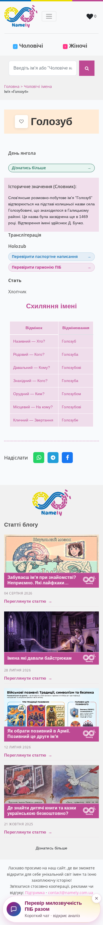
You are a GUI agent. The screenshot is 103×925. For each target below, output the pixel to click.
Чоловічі (31, 45)
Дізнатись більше (29, 167)
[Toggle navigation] (49, 16)
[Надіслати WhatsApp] (38, 457)
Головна (12, 86)
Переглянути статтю (28, 601)
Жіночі (75, 46)
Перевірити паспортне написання (45, 256)
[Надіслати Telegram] (53, 457)
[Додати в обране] (21, 121)
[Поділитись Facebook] (67, 457)
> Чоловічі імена (36, 86)
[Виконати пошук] (86, 68)
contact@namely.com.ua (70, 892)
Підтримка (35, 892)
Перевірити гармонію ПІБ (36, 267)
